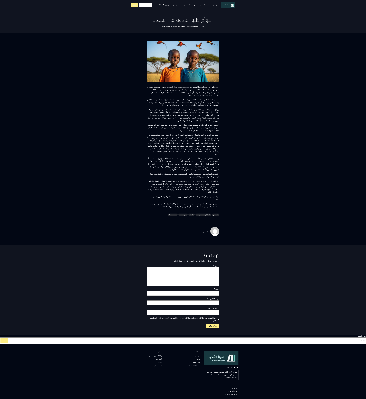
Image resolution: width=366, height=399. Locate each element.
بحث (134, 5)
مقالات (164, 26)
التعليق (216, 266)
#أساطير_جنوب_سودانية (203, 215)
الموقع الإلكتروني (213, 308)
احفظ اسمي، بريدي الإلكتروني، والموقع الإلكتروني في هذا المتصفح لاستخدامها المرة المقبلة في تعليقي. (183, 319)
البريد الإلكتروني (213, 299)
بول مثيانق (169, 26)
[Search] (4, 340)
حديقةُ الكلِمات (232, 391)
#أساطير (215, 215)
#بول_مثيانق (183, 215)
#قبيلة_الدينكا (172, 215)
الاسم (216, 289)
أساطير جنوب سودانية (179, 26)
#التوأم (191, 215)
